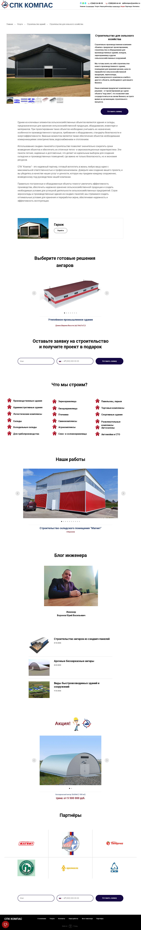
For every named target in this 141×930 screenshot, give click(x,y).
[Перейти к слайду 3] (65, 521)
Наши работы (73, 918)
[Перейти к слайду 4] (67, 521)
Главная (10, 24)
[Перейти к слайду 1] (61, 521)
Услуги (20, 24)
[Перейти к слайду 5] (69, 521)
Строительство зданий (36, 24)
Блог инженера (87, 918)
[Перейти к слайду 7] (73, 521)
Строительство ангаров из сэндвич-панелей (82, 638)
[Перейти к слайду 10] (79, 521)
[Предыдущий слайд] (34, 293)
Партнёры (99, 918)
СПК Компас (31, 5)
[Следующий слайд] (107, 293)
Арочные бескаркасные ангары (74, 661)
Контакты (61, 918)
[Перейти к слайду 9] (77, 521)
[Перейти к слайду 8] (75, 521)
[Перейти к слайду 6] (71, 521)
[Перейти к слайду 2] (63, 521)
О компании (42, 918)
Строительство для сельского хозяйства (66, 24)
